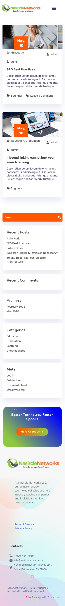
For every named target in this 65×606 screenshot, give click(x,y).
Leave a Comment (41, 95)
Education (17, 140)
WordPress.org (16, 390)
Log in (10, 375)
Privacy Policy (23, 528)
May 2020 (13, 311)
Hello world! (14, 238)
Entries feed (14, 380)
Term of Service (24, 524)
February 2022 (16, 306)
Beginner (16, 95)
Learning (12, 345)
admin (54, 54)
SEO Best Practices (21, 69)
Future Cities (15, 248)
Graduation (18, 52)
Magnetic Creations (47, 597)
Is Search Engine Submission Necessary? (32, 253)
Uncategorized (16, 350)
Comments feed (17, 385)
